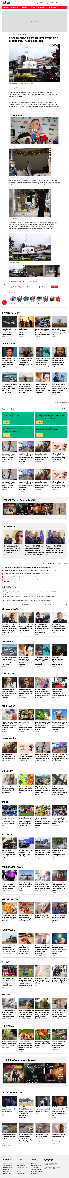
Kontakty (33, 1159)
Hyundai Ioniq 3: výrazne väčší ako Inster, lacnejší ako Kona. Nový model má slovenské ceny (42, 853)
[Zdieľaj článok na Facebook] (4, 290)
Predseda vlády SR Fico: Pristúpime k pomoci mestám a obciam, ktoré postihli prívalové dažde (54, 549)
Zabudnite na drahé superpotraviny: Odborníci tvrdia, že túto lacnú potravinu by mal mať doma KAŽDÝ (26, 725)
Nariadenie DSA (7, 1173)
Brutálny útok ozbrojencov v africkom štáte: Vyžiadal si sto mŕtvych (25, 332)
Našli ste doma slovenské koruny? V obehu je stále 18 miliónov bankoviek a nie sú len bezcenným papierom (59, 790)
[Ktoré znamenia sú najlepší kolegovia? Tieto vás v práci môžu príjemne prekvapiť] (9, 875)
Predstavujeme (5, 859)
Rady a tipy (37, 921)
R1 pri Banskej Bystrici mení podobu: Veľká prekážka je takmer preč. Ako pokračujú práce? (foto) (42, 790)
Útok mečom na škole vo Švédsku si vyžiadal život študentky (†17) (59, 980)
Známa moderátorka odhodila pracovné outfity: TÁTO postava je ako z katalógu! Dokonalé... (9, 693)
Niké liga (3, 825)
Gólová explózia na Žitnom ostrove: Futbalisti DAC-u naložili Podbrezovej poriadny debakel (42, 821)
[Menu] (65, 7)
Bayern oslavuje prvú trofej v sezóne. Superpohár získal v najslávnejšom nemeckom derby (8, 982)
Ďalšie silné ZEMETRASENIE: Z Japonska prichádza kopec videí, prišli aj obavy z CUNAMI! (58, 661)
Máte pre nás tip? (35, 1173)
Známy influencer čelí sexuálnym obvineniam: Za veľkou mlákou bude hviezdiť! (26, 692)
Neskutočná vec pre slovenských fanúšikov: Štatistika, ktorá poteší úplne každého (42, 456)
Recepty (20, 1051)
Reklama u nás (20, 1163)
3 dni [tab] (58, 563)
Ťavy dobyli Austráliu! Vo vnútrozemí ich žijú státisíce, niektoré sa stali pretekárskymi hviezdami (59, 725)
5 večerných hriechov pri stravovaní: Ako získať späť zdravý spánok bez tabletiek (59, 918)
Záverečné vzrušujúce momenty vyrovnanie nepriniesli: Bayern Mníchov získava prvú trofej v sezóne (25, 821)
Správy (5, 554)
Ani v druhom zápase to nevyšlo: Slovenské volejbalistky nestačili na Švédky (59, 820)
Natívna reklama (20, 1173)
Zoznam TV (9, 526)
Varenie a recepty (11, 899)
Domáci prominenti (6, 699)
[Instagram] (48, 1159)
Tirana (35, 282)
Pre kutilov (8, 1025)
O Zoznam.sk (7, 1159)
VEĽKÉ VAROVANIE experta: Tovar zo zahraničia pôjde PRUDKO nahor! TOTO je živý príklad (29, 596)
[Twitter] (51, 1159)
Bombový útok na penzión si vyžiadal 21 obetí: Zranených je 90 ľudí (59, 332)
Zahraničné (14, 7)
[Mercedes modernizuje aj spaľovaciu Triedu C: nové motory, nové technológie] (26, 843)
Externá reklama (21, 1165)
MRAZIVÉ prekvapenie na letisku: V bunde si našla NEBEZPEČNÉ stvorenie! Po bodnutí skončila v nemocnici (9, 725)
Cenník (18, 1169)
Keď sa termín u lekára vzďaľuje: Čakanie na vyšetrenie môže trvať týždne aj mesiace (8, 456)
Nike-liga (20, 987)
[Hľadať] (62, 7)
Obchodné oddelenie (36, 1167)
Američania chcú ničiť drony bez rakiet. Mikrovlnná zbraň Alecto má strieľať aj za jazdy (9, 948)
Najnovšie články (9, 587)
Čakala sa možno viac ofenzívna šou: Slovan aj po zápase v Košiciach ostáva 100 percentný (9, 820)
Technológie (8, 929)
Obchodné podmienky (22, 1167)
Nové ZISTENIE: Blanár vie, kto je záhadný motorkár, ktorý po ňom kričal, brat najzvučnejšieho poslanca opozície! (42, 628)
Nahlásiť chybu (13, 292)
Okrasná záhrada (5, 1047)
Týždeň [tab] (64, 563)
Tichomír (42, 3)
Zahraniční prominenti (23, 697)
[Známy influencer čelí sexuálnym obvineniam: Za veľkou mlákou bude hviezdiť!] (26, 682)
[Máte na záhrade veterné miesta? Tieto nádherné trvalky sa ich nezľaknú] (9, 1034)
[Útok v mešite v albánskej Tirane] (17, 271)
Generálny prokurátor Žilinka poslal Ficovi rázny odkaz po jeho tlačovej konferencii (13, 549)
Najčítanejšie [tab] (48, 563)
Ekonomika (52, 7)
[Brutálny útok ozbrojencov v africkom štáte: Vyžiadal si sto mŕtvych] (26, 321)
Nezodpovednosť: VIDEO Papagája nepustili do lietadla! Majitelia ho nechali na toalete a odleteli (42, 725)
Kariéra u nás (6, 1169)
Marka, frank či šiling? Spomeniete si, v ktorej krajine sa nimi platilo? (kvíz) (25, 789)
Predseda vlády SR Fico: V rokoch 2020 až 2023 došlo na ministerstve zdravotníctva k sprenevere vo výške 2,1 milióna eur (34, 550)
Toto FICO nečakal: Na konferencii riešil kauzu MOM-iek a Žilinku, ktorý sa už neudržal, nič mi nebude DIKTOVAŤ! (33, 581)
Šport (33, 7)
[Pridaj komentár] (4, 284)
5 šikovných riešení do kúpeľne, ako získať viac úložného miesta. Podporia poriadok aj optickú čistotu (9, 1014)
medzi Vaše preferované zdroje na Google (29, 287)
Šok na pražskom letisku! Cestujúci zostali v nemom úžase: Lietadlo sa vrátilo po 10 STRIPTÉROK (32, 570)
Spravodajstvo (34, 1163)
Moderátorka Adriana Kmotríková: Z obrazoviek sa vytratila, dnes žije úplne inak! (27, 567)
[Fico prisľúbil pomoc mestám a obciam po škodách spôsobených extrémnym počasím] (59, 617)
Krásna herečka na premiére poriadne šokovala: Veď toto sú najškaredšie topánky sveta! (28, 600)
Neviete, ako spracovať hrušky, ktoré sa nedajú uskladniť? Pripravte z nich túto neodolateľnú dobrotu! (25, 1045)
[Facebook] (45, 1159)
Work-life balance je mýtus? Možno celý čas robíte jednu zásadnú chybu (25, 885)
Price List (19, 1171)
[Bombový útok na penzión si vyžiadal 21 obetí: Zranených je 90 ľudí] (59, 321)
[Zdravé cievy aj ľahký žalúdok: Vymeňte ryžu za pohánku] (42, 908)
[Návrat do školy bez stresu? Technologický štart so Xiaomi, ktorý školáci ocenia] (26, 747)
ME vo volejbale (55, 825)
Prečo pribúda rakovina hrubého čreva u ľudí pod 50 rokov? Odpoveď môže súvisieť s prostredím (42, 949)
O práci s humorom (6, 890)
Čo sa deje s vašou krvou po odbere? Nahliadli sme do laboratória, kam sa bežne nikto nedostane (26, 457)
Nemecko (20, 827)
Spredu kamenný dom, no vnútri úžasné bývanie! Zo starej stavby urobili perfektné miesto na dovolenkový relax (26, 1014)
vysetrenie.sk (21, 731)
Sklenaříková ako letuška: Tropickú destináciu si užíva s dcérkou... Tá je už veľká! (27, 573)
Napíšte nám (6, 1171)
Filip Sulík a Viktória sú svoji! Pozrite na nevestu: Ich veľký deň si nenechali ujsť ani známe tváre (31, 577)
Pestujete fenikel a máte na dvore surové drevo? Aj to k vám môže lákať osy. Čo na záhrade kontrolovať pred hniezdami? (42, 1014)
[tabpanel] (34, 574)
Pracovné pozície (8, 409)
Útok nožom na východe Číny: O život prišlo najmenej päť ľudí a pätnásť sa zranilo (9, 332)
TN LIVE (5, 962)
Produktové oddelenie (36, 1165)
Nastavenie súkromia (8, 1167)
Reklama (19, 1159)
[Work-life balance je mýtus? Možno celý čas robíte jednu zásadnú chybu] (26, 875)
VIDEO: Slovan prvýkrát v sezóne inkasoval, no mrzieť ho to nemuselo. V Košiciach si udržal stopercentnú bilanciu (26, 982)
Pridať (55, 287)
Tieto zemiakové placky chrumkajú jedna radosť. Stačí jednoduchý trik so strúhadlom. (9, 918)
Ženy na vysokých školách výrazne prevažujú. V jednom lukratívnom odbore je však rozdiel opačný (59, 886)
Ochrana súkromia (7, 1165)
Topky (19, 34)
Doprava (54, 858)
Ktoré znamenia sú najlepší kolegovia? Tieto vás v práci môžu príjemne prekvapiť (8, 885)
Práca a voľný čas (22, 890)
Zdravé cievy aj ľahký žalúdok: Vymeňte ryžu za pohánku (42, 917)
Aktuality (54, 892)
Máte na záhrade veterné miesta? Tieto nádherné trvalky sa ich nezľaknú (9, 1043)
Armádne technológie (6, 953)
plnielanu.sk (38, 762)
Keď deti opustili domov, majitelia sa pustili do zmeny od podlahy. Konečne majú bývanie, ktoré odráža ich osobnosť (59, 1014)
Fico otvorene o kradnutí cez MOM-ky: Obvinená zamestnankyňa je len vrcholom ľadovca (26, 627)
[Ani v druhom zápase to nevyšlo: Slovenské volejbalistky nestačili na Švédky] (59, 810)
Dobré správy (9, 738)
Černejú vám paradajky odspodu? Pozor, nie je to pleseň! (42, 1043)
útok (24, 282)
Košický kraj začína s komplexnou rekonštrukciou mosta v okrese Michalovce (59, 853)
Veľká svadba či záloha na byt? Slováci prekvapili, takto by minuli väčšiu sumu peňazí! (9, 789)
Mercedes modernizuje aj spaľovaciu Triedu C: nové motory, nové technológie (25, 853)
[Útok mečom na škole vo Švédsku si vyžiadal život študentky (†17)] (59, 971)
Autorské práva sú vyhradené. (51, 1164)
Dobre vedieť (4, 461)
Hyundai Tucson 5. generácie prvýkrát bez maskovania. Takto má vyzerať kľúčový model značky (8, 854)
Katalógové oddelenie (36, 1169)
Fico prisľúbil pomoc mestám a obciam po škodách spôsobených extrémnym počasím (58, 627)
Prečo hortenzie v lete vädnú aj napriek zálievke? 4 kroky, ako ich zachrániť (59, 1044)
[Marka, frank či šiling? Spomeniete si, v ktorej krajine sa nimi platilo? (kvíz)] (26, 779)
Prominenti (25, 7)
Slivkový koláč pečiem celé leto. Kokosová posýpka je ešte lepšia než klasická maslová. (25, 918)
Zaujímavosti (41, 7)
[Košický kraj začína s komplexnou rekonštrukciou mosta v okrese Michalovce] (59, 843)
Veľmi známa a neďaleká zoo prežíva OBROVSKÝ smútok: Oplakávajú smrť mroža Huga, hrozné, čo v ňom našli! (35, 605)
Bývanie (6, 994)
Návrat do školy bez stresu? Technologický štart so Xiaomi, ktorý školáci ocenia (58, 456)
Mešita (19, 282)
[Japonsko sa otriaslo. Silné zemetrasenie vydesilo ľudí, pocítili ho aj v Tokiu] (42, 971)
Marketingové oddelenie (36, 1171)
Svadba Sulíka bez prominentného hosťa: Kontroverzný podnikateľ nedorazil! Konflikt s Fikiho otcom (42, 693)
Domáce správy (10, 608)
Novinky (37, 858)
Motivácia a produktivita (40, 890)
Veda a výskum (22, 955)
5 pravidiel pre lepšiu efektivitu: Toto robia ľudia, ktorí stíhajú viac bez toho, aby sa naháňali (42, 885)
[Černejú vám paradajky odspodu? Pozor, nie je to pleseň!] (42, 1034)
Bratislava (54, 632)
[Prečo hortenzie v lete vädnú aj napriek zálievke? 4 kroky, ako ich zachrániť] (59, 1034)
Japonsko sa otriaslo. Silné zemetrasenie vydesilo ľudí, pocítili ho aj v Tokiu (42, 981)
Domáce (5, 7)
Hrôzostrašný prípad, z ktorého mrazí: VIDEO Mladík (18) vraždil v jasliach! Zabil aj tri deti (42, 332)
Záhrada (37, 1047)
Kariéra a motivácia (12, 866)
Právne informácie (7, 1163)
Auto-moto (7, 834)
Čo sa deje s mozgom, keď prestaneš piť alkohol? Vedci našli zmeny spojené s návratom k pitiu (25, 949)
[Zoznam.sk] (48, 1168)
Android (53, 955)
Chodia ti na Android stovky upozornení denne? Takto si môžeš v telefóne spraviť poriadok (59, 949)
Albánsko (29, 282)
